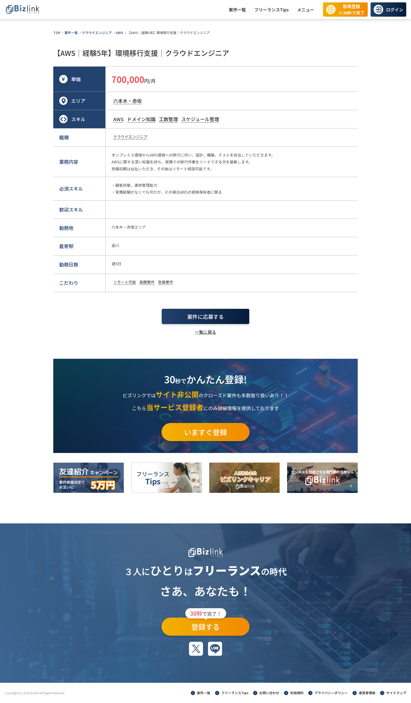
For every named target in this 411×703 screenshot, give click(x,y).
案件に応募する (205, 316)
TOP (56, 32)
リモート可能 (124, 282)
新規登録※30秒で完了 (351, 9)
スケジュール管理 (200, 119)
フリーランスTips (271, 9)
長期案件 (147, 282)
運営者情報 (367, 692)
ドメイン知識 (141, 119)
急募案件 (165, 282)
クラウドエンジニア (97, 32)
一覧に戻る (205, 332)
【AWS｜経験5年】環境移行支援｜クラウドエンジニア (168, 32)
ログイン (394, 9)
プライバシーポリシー (331, 692)
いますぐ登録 (205, 432)
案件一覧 (237, 9)
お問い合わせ (269, 692)
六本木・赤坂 (127, 100)
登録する (205, 625)
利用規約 (296, 692)
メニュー (305, 9)
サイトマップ (396, 692)
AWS (119, 32)
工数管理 (168, 119)
